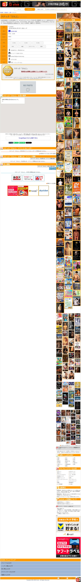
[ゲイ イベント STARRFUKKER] (77, 103)
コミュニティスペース (62, 479)
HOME (1, 12)
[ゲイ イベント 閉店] (68, 156)
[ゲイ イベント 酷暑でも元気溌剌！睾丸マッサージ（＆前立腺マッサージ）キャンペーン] (60, 84)
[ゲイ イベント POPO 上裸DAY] (59, 361)
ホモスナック (72, 471)
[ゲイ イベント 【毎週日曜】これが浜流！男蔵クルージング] (78, 315)
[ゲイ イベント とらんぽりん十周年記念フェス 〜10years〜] (59, 329)
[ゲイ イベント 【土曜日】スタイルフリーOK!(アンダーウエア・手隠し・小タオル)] (60, 286)
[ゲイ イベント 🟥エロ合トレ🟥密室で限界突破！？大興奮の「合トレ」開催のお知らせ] (59, 352)
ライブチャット (72, 479)
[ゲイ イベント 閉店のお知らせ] (65, 398)
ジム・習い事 (72, 474)
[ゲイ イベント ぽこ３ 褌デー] (68, 303)
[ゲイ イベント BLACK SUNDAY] (71, 325)
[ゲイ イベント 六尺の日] (73, 414)
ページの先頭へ (71, 578)
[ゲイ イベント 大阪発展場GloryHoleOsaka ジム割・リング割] (78, 426)
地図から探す (40, 9)
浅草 (58, 459)
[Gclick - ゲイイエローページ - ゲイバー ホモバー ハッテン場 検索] (10, 4)
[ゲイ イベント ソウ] (78, 421)
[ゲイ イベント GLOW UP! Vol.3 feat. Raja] (77, 265)
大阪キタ (75, 462)
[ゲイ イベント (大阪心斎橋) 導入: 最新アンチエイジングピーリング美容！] (68, 212)
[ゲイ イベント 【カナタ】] (60, 147)
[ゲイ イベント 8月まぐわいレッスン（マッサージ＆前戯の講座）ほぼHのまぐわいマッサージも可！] (77, 219)
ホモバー (59, 471)
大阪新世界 (67, 464)
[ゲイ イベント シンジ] (77, 133)
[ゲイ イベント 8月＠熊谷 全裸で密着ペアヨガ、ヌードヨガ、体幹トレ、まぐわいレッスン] (59, 336)
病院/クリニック (61, 477)
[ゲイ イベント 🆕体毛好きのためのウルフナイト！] (78, 441)
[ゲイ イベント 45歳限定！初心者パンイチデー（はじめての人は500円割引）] (60, 242)
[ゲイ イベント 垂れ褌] (68, 189)
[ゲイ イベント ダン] (77, 210)
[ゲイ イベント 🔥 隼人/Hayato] (73, 411)
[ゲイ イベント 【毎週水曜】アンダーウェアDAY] (73, 428)
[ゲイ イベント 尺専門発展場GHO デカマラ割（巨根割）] (73, 442)
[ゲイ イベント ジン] (78, 417)
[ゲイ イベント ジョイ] (78, 436)
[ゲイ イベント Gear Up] (68, 178)
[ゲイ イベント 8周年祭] (78, 384)
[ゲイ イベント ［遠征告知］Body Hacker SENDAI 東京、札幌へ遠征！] (71, 374)
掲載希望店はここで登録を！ (64, 502)
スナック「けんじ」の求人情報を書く (46, 166)
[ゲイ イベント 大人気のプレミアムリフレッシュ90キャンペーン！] (68, 106)
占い (58, 481)
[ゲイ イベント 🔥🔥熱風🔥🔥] (59, 377)
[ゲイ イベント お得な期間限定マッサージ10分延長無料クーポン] (68, 51)
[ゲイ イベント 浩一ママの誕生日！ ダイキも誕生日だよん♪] (60, 275)
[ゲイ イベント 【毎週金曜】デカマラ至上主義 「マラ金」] (73, 425)
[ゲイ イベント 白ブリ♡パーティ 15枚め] (71, 362)
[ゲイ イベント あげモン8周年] (77, 187)
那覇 (66, 466)
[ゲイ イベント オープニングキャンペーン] (60, 235)
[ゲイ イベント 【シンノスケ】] (77, 122)
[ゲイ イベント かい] (77, 234)
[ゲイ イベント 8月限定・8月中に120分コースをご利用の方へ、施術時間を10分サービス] (68, 167)
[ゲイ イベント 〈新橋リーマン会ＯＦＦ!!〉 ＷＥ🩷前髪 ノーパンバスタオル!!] (78, 362)
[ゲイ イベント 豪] (68, 37)
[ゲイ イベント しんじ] (59, 344)
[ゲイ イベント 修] (73, 432)
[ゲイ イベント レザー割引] (71, 355)
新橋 (66, 459)
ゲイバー (14, 12)
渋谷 (74, 459)
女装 (70, 477)
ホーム (19, 9)
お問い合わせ (62, 578)
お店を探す (29, 9)
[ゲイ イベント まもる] (77, 53)
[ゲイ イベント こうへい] (65, 375)
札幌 (58, 458)
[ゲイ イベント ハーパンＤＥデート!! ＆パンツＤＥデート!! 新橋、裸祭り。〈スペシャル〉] (77, 144)
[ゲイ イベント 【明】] (63, 432)
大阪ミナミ (59, 464)
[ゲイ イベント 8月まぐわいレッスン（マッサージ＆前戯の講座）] (60, 104)
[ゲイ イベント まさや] (71, 342)
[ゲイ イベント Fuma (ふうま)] (60, 57)
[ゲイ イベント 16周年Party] (68, 283)
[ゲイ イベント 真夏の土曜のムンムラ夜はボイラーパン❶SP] (60, 192)
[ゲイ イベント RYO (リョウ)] (77, 113)
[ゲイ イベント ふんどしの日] (65, 358)
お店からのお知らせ (51, 9)
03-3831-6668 (14, 31)
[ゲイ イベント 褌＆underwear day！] (78, 345)
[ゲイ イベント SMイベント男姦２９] (77, 179)
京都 (66, 462)
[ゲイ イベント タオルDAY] (73, 421)
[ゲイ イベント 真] (78, 369)
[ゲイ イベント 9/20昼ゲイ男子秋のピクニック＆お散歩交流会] (63, 438)
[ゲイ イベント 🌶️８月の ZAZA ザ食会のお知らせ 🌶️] (60, 114)
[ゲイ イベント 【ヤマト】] (60, 138)
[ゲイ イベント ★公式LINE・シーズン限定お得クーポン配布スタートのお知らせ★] (68, 293)
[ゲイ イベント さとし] (63, 412)
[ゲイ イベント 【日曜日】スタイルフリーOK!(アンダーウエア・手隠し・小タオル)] (65, 333)
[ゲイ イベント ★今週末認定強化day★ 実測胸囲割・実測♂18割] (60, 35)
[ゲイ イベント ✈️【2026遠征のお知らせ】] (68, 419)
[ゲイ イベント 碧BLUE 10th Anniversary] (60, 252)
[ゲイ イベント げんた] (68, 412)
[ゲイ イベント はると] (63, 419)
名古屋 (58, 462)
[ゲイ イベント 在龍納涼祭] (68, 272)
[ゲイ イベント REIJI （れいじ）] (60, 181)
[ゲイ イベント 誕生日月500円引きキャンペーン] (68, 27)
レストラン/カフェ (61, 474)
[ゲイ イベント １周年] (59, 385)
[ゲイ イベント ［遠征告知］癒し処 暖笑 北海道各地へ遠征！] (77, 276)
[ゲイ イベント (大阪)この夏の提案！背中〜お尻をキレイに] (77, 301)
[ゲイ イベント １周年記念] (68, 93)
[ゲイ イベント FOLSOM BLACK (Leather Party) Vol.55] (58, 419)
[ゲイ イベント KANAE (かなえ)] (68, 73)
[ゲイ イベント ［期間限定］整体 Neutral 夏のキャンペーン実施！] (68, 63)
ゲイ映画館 (59, 484)
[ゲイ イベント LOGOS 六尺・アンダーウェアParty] (59, 369)
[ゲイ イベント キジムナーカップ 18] (71, 394)
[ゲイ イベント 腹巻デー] (78, 321)
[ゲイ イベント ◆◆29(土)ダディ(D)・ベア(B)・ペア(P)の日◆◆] (77, 160)
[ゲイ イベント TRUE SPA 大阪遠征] (77, 292)
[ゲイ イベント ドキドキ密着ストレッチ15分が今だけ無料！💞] (77, 255)
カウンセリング (72, 481)
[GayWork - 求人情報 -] (52, 168)
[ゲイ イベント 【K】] (78, 338)
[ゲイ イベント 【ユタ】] (77, 42)
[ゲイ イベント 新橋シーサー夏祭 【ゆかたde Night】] (60, 216)
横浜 (74, 461)
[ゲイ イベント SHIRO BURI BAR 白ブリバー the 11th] (58, 425)
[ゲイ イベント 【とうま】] (77, 27)
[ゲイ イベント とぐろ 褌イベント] (58, 412)
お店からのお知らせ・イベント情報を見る (71, 445)
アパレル (71, 476)
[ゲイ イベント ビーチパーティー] (71, 403)
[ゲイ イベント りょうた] (65, 349)
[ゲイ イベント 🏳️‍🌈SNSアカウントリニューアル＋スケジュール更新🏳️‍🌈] (60, 173)
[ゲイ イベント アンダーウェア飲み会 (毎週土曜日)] (77, 286)
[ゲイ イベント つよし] (78, 354)
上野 (10, 12)
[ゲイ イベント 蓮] (78, 412)
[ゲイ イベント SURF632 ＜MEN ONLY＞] (77, 199)
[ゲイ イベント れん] (68, 144)
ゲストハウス (72, 473)
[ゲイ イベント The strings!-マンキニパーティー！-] (68, 442)
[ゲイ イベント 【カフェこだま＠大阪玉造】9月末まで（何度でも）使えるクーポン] (60, 263)
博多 (58, 466)
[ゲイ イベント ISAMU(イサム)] (68, 112)
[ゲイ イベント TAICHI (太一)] (73, 437)
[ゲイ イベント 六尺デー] (71, 334)
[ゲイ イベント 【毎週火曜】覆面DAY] (68, 435)
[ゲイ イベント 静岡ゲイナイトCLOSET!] (60, 296)
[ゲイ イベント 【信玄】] (71, 317)
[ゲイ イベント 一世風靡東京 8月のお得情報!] (77, 65)
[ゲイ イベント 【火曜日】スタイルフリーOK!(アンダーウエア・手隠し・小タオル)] (78, 431)
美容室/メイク (60, 476)
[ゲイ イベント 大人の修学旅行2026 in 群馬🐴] (65, 386)
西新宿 (58, 461)
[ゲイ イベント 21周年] (78, 392)
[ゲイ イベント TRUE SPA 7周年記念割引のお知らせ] (60, 72)
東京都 (6, 12)
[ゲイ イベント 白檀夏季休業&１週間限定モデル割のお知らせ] (68, 234)
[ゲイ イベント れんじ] (68, 426)
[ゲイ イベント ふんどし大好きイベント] (60, 157)
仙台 (66, 458)
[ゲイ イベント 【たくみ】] (60, 226)
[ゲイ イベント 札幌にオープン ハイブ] (59, 402)
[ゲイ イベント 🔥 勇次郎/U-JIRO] (63, 425)
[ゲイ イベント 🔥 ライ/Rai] (68, 431)
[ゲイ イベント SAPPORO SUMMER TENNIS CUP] (78, 330)
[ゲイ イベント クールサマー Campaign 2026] (60, 47)
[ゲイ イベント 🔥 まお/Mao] (68, 101)
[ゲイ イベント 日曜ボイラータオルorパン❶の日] (59, 322)
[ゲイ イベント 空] (68, 82)
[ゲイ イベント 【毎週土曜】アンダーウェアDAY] (60, 64)
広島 (74, 464)
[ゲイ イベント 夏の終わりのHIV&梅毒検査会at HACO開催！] (77, 76)
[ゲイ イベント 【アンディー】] (77, 153)
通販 (58, 482)
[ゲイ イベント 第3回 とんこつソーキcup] (59, 394)
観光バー (59, 473)
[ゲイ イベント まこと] (58, 438)
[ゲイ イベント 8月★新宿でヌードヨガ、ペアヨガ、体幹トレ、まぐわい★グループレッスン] (60, 25)
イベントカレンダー (61, 9)
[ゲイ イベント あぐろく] (59, 316)
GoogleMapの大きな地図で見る (28, 138)
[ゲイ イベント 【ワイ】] (60, 205)
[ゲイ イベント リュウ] (65, 325)
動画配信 (71, 482)
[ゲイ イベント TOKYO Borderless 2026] (77, 170)
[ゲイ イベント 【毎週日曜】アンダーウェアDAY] (71, 368)
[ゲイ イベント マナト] (68, 248)
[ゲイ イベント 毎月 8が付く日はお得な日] (73, 418)
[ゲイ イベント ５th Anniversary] (68, 200)
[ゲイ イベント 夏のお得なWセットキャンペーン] (60, 165)
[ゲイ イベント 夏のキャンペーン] (60, 128)
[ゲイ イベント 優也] (71, 349)
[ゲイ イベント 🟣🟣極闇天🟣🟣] (77, 245)
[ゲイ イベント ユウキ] (65, 341)
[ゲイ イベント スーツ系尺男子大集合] (68, 438)
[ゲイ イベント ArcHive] (68, 122)
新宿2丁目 (67, 461)
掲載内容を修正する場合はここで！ (65, 503)
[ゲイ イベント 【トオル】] (68, 133)
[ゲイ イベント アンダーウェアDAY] (77, 95)
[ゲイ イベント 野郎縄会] (60, 95)
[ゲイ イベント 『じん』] (60, 307)
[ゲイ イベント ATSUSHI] (68, 43)
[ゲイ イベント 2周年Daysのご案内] (77, 87)
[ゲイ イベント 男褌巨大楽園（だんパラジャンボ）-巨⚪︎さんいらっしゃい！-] (65, 317)
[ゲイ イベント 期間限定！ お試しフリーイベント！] (77, 34)
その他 (70, 484)
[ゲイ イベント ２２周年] (68, 261)
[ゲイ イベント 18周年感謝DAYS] (78, 398)
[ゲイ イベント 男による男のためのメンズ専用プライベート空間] (68, 223)
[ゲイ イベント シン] (65, 367)
